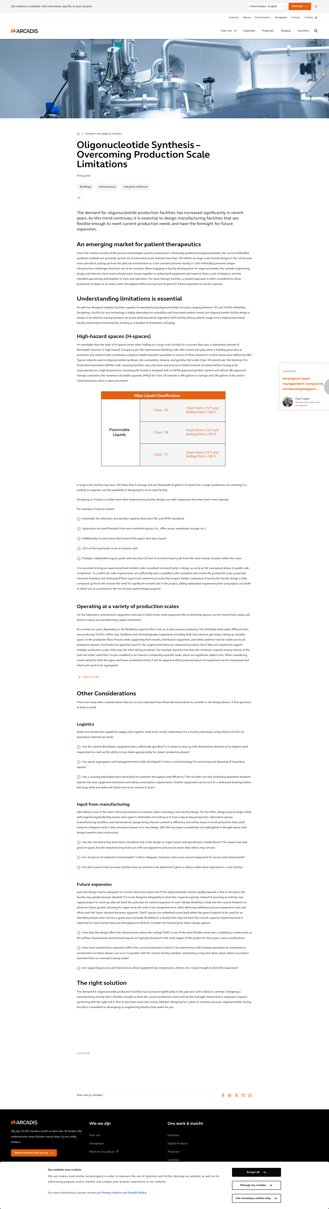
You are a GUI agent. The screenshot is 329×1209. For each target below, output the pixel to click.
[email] (243, 1095)
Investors (234, 17)
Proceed (297, 6)
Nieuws (247, 17)
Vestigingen (281, 17)
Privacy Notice (111, 1193)
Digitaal (286, 30)
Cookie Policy (137, 1193)
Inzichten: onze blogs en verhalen (103, 134)
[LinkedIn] (230, 1095)
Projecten (268, 30)
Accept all (253, 1172)
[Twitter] (236, 1095)
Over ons (226, 30)
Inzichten (303, 30)
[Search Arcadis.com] (316, 31)
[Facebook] (223, 1095)
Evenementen (263, 17)
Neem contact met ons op (31, 1153)
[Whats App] (250, 1095)
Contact (295, 17)
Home (78, 133)
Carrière (308, 17)
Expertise (249, 30)
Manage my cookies (253, 1185)
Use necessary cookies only (253, 1198)
